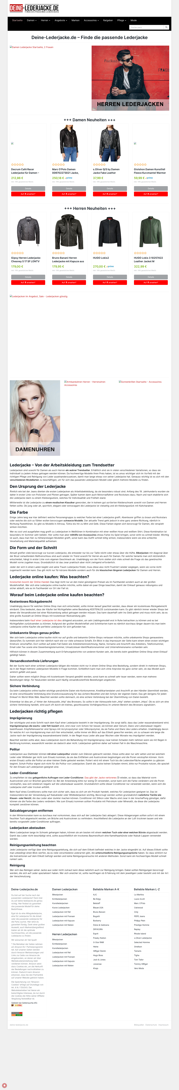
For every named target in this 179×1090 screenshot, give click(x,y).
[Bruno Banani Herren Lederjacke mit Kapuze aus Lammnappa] (69, 231)
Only (136, 912)
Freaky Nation (99, 938)
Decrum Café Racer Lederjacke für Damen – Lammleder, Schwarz (25, 171)
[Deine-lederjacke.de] (35, 8)
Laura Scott (139, 899)
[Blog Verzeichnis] (28, 1015)
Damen (31, 20)
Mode (134, 20)
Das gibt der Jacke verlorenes (100, 777)
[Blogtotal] (28, 1005)
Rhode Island (140, 933)
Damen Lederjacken (64, 889)
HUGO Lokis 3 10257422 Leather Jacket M (148, 259)
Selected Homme (142, 942)
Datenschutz (151, 1025)
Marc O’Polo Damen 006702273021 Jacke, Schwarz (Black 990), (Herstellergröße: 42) (65, 171)
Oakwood (138, 907)
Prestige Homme (141, 925)
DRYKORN (98, 929)
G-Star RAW (98, 942)
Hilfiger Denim (99, 951)
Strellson (138, 946)
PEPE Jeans (139, 916)
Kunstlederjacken (60, 903)
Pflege (121, 20)
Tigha (136, 955)
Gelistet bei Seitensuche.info (24, 1003)
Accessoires (90, 20)
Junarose (97, 964)
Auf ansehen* (28, 194)
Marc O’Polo (139, 903)
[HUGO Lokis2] (110, 231)
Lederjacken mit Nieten (63, 925)
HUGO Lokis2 (101, 257)
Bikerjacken (57, 894)
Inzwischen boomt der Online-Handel (29, 582)
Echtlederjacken (59, 899)
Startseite (17, 20)
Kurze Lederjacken (61, 907)
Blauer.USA (98, 907)
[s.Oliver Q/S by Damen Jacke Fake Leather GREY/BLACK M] (110, 143)
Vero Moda (139, 968)
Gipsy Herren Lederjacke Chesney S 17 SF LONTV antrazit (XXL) (25, 259)
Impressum (163, 1025)
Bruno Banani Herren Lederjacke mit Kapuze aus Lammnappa (68, 259)
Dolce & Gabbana (101, 925)
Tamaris (137, 951)
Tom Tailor (138, 959)
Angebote (60, 20)
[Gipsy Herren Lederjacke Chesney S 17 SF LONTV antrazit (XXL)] (28, 231)
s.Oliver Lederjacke (143, 938)
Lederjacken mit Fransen (63, 916)
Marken (75, 20)
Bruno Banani (99, 912)
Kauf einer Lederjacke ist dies (46, 620)
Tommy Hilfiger (141, 964)
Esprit (95, 933)
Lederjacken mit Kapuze (63, 920)
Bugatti (96, 916)
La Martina (139, 894)
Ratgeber (108, 20)
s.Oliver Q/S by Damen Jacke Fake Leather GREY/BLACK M (106, 171)
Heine (95, 946)
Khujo (95, 968)
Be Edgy (97, 899)
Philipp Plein (139, 920)
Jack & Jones (99, 959)
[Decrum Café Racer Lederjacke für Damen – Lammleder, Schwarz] (28, 143)
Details (28, 188)
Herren (45, 20)
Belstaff (96, 903)
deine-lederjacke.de (19, 1025)
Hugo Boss (98, 955)
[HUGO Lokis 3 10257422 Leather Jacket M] (151, 231)
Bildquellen (139, 1025)
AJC (95, 894)
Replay (137, 929)
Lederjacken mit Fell (61, 912)
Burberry (97, 920)
